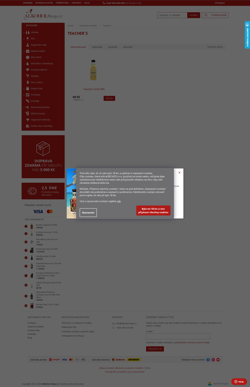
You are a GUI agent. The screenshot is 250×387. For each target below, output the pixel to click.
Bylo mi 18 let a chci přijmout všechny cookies (153, 210)
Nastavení (88, 212)
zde (119, 201)
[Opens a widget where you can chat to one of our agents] (239, 382)
